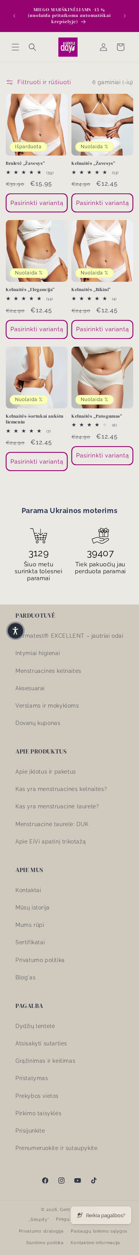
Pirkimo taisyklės (38, 1113)
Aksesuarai (30, 688)
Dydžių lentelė (35, 1026)
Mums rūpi (29, 925)
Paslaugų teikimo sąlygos (99, 1231)
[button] (15, 47)
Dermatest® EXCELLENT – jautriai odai (69, 636)
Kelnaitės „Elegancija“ (30, 290)
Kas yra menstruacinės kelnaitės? (61, 789)
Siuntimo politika (45, 1242)
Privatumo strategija (41, 1231)
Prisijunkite (30, 1131)
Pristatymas (31, 1078)
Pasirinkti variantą (36, 203)
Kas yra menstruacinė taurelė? (57, 806)
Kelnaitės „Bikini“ (91, 290)
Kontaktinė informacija (95, 1242)
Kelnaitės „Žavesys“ (93, 163)
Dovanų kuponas (37, 723)
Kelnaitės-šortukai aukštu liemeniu (35, 419)
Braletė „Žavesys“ (25, 163)
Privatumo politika (40, 960)
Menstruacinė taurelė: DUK (52, 824)
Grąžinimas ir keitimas (45, 1061)
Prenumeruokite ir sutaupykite (56, 1148)
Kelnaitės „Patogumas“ (96, 416)
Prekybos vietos (37, 1096)
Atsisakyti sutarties (41, 1043)
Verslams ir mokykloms (47, 706)
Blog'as (25, 977)
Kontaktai (28, 890)
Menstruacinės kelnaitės (48, 671)
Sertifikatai (30, 942)
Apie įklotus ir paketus (45, 772)
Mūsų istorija (32, 907)
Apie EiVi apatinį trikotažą (50, 841)
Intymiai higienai (37, 653)
